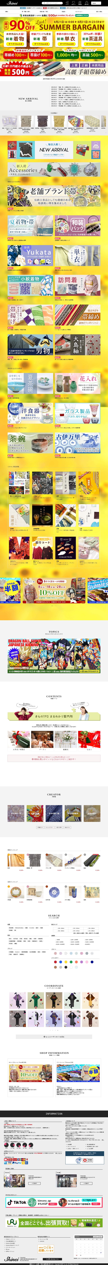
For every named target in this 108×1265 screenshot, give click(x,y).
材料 (28, 11)
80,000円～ (88, 944)
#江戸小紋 (15, 938)
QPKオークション (10, 1251)
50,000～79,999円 (75, 944)
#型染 (24, 941)
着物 (6, 11)
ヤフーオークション (10, 1247)
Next (101, 1009)
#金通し (41, 941)
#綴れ (30, 938)
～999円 (58, 939)
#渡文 (39, 951)
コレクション (78, 11)
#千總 (10, 954)
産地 (101, 11)
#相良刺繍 (19, 941)
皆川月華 (59, 827)
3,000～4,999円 (89, 939)
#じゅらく (17, 951)
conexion (42, 1241)
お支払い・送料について (73, 1148)
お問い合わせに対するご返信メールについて (76, 8)
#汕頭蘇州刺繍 (12, 941)
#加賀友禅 (40, 938)
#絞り (10, 938)
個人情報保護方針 (91, 1144)
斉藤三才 (40, 827)
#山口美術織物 (33, 951)
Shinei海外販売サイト (11, 1241)
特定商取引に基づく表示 (92, 1146)
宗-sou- (8, 1249)
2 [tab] (56, 606)
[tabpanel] (54, 590)
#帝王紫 (10, 943)
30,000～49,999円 (60, 944)
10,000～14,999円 (75, 942)
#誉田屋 (43, 951)
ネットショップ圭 (44, 1239)
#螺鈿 (15, 943)
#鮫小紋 (25, 938)
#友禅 (35, 938)
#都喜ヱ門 (15, 954)
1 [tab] (52, 606)
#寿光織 (10, 930)
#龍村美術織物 (25, 951)
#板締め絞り (34, 941)
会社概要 (70, 1144)
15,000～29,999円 (89, 942)
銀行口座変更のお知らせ (53, 8)
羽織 (25, 11)
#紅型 (29, 941)
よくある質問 (90, 1148)
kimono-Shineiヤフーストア (12, 1245)
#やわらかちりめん (19, 927)
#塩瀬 (41, 927)
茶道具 (63, 11)
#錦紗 (26, 927)
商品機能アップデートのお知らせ (34, 8)
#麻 (15, 930)
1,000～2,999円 (74, 939)
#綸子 (37, 927)
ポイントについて (72, 1146)
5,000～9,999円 (59, 942)
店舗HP (35, 1183)
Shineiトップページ (10, 1239)
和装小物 (42, 11)
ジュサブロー (49, 827)
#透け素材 (11, 927)
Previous (7, 1009)
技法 (97, 11)
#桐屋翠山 (22, 954)
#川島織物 (11, 951)
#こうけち (32, 927)
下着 (46, 11)
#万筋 (21, 938)
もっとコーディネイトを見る (55, 1037)
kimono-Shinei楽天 (10, 1243)
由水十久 (67, 827)
